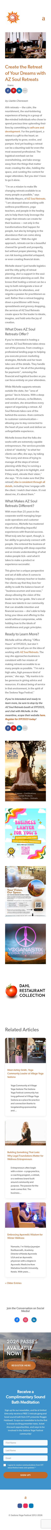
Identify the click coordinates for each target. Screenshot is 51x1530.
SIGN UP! (25, 1475)
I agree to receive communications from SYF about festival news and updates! (25, 1466)
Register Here (21, 1365)
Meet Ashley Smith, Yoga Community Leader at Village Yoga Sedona (25, 1073)
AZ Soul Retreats (29, 652)
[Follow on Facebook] (20, 1505)
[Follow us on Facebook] (17, 1319)
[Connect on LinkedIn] (34, 1319)
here (42, 715)
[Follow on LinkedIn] (31, 1505)
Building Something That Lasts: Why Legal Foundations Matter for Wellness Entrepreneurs (25, 1156)
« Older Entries (13, 1283)
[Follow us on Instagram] (25, 1319)
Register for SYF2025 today (20, 719)
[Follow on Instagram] (25, 1505)
